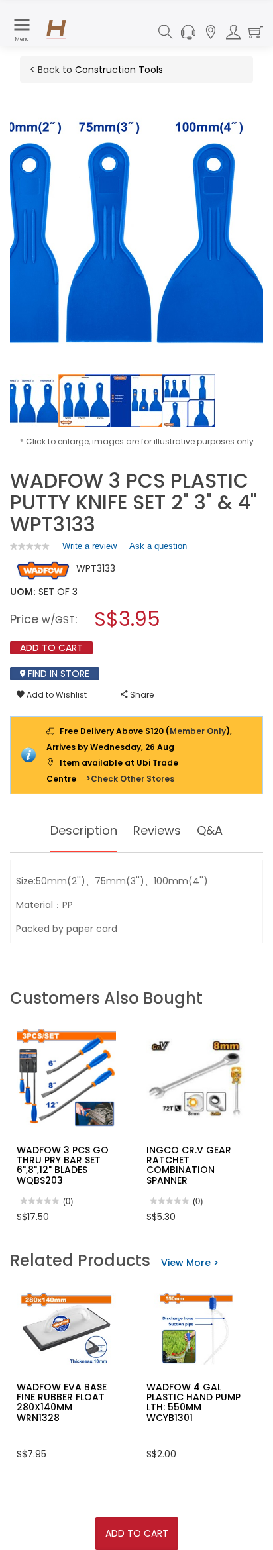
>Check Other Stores (130, 778)
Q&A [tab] (210, 830)
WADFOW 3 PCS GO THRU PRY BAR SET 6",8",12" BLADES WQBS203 (63, 1165)
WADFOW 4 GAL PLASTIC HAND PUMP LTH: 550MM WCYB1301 (193, 1402)
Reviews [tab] (157, 830)
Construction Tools (119, 69)
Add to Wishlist (56, 694)
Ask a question (158, 546)
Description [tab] (83, 830)
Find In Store (57, 673)
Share (141, 694)
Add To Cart (136, 1533)
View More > (190, 1262)
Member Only (198, 731)
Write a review (89, 549)
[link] (30, 546)
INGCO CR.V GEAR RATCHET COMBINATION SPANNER (188, 1165)
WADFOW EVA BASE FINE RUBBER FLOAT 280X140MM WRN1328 (62, 1402)
